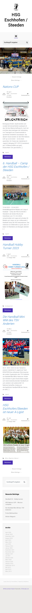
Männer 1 (16, 458)
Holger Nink (12, 257)
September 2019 (10, 565)
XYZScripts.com (25, 588)
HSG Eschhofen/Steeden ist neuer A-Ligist (15, 408)
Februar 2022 (9, 546)
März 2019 (8, 571)
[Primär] (16, 36)
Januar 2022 (9, 548)
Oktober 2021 (9, 554)
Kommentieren (25, 95)
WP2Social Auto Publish (9, 588)
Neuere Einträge (16, 77)
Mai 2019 (8, 567)
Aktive (6, 458)
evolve (5, 581)
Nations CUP (11, 86)
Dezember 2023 (9, 536)
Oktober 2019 (9, 563)
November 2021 (9, 552)
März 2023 (8, 542)
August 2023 (9, 538)
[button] (2, 61)
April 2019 (8, 569)
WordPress (26, 581)
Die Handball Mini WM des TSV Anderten (14, 320)
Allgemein (11, 458)
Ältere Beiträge (15, 80)
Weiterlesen (7, 156)
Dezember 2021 (9, 550)
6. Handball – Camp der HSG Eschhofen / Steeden (16, 167)
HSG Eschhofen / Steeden (16, 20)
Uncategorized (9, 306)
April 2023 (8, 540)
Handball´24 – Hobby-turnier (14, 499)
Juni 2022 (8, 544)
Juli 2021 (7, 556)
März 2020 (8, 559)
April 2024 (8, 532)
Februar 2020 (9, 561)
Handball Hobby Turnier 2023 (13, 246)
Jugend (7, 152)
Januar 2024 (9, 534)
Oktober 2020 (9, 558)
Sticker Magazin (10, 516)
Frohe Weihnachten (11, 513)
